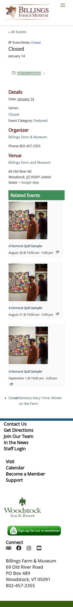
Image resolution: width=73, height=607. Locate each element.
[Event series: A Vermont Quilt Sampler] (57, 252)
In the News (16, 442)
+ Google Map (28, 182)
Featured (41, 120)
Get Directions (18, 430)
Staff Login (15, 448)
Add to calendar (29, 73)
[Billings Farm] (27, 18)
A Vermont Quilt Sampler (25, 246)
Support (14, 480)
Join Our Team (18, 436)
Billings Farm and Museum (29, 162)
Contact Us (15, 424)
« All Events (17, 32)
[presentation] (35, 221)
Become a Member (25, 474)
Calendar (15, 467)
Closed (13, 114)
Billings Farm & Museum (27, 137)
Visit (10, 461)
